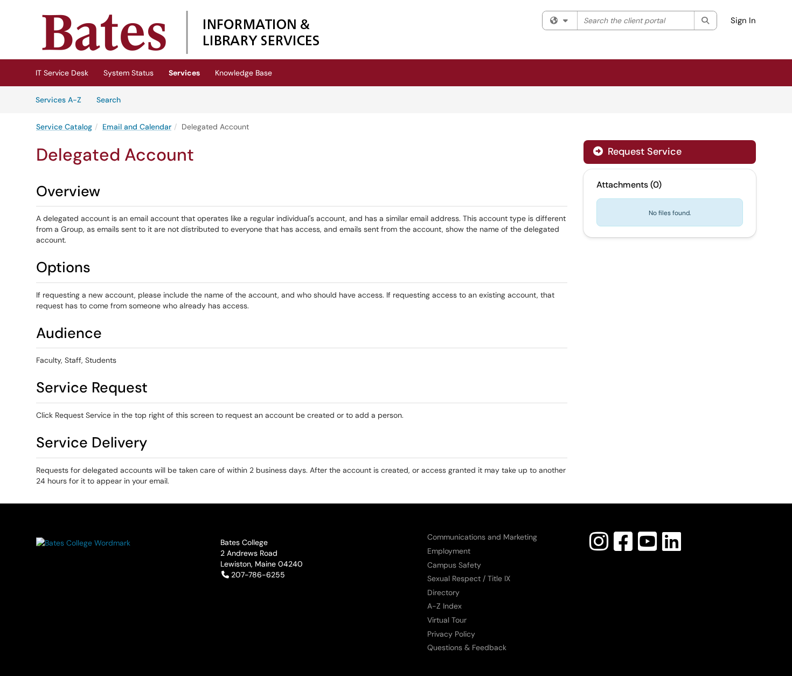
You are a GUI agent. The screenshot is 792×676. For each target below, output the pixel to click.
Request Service (643, 151)
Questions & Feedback (466, 647)
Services (184, 73)
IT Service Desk (62, 73)
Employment (448, 551)
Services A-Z (58, 100)
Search (112, 99)
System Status (128, 73)
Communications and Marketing (482, 537)
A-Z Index (444, 606)
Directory (443, 592)
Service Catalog (64, 127)
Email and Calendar (136, 127)
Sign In (743, 20)
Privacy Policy (451, 634)
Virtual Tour (447, 620)
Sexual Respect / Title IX (468, 578)
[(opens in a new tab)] (180, 32)
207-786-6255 (258, 575)
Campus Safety (454, 565)
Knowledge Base (243, 73)
